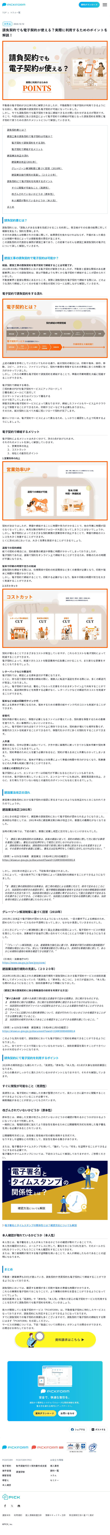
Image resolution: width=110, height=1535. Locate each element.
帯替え (5, 1480)
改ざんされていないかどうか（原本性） (33, 194)
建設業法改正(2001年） (24, 162)
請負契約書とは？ (16, 129)
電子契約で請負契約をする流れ (28, 142)
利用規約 (18, 1515)
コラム (53, 1475)
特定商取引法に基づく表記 (81, 1515)
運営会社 (6, 1515)
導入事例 (54, 1465)
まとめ (10, 207)
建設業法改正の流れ (18, 155)
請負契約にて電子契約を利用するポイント (30, 181)
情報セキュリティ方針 (55, 1515)
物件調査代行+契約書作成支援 (31, 1465)
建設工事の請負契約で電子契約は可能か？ (30, 136)
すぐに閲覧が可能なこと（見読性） (31, 187)
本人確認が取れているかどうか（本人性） (34, 200)
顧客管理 (6, 1475)
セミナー (54, 1480)
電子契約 (6, 1465)
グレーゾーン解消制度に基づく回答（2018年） (37, 168)
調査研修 (20, 1471)
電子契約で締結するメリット (27, 149)
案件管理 (6, 1470)
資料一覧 (54, 1470)
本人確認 (6, 1484)
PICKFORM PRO (24, 1459)
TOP (4, 12)
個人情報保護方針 (33, 1515)
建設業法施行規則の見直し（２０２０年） (34, 174)
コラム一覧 (15, 12)
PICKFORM (7, 1459)
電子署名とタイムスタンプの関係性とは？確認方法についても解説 (41, 1225)
